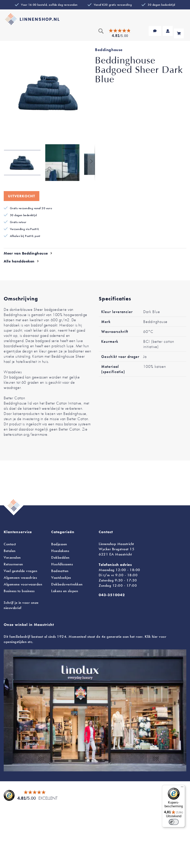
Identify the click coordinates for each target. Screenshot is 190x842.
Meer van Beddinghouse (26, 253)
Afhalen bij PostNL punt (25, 236)
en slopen (64, 590)
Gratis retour (18, 222)
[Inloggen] (168, 31)
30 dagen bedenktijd (161, 5)
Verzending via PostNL (24, 229)
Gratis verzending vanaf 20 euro (31, 208)
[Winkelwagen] (179, 33)
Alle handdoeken (19, 261)
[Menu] (182, 788)
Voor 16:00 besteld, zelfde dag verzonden (49, 5)
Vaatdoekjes (61, 577)
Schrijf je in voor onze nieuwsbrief (21, 605)
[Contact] (155, 31)
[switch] (174, 822)
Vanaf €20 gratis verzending (113, 5)
